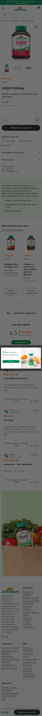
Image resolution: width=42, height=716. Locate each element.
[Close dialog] (39, 349)
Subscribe (11, 361)
